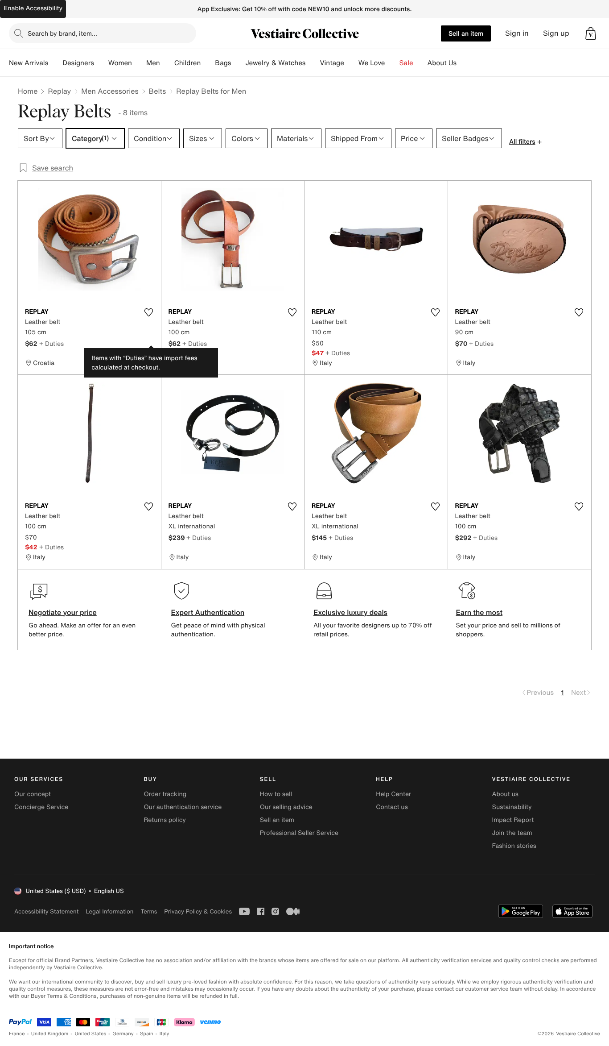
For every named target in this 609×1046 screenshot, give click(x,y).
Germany (123, 1033)
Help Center (393, 794)
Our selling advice (286, 807)
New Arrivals (28, 63)
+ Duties (51, 343)
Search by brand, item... (62, 33)
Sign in (517, 33)
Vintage (332, 63)
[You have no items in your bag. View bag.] (590, 33)
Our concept (32, 794)
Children (187, 63)
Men (153, 63)
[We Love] (392, 62)
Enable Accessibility (33, 8)
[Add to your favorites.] (149, 312)
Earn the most (479, 612)
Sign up (556, 33)
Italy (164, 1033)
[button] (590, 33)
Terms (148, 911)
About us (505, 794)
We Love (371, 63)
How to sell (276, 794)
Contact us (392, 807)
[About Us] (463, 62)
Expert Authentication (208, 612)
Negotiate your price (63, 612)
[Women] (139, 62)
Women (120, 63)
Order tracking (165, 794)
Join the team (512, 833)
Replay (59, 91)
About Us (442, 63)
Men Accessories (109, 91)
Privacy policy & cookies (198, 911)
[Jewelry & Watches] (312, 62)
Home (27, 91)
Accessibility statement (46, 911)
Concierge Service (41, 807)
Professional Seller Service (299, 833)
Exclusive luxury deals (350, 612)
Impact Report (513, 820)
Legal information (109, 911)
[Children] (207, 62)
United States (91, 1033)
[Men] (167, 62)
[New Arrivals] (55, 62)
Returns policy (164, 820)
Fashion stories (514, 846)
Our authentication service (183, 807)
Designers (78, 63)
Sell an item (466, 33)
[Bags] (238, 62)
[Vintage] (351, 62)
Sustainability (512, 807)
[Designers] (101, 62)
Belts (157, 91)
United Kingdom (50, 1033)
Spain (146, 1033)
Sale (406, 63)
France (17, 1033)
